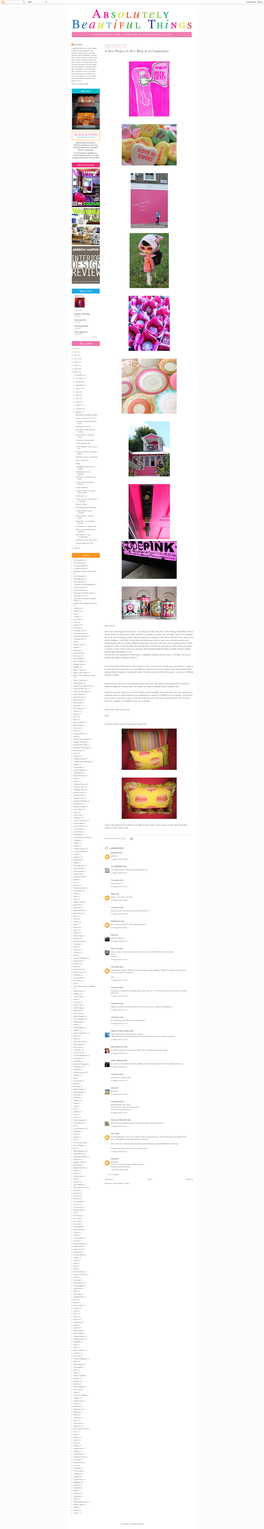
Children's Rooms (79, 784)
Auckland (77, 628)
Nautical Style (78, 1210)
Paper (75, 1263)
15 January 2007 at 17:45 (119, 1023)
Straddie (76, 1384)
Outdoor (76, 1257)
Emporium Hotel (79, 910)
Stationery (77, 1381)
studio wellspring (117, 1060)
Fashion (76, 938)
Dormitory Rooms (80, 888)
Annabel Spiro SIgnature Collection (85, 603)
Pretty (75, 1316)
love (75, 1125)
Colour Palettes (78, 823)
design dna (115, 852)
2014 (76, 348)
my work (76, 1204)
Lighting (76, 1111)
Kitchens (76, 1100)
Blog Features (78, 700)
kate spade (77, 1086)
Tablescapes (77, 1409)
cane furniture (78, 767)
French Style (78, 969)
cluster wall (77, 815)
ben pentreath (78, 658)
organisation (78, 1252)
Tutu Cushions (78, 1454)
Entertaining (77, 913)
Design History (79, 868)
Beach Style (77, 653)
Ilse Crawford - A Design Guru (86, 526)
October (79, 382)
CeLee (113, 1133)
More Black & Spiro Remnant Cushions (85, 430)
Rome (75, 1344)
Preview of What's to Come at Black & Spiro (85, 491)
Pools (75, 1299)
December (79, 375)
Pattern (76, 1277)
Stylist (76, 1392)
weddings (77, 1493)
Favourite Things (79, 941)
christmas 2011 (78, 798)
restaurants (77, 1342)
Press (75, 1313)
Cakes (76, 753)
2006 (76, 548)
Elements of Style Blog (82, 314)
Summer (76, 1398)
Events (76, 919)
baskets (76, 647)
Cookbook (77, 840)
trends (76, 1443)
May (77, 398)
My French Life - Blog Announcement (83, 536)
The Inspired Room (81, 326)
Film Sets (77, 950)
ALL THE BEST (117, 866)
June (77, 395)
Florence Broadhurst (80, 958)
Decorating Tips (79, 865)
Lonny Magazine (79, 1120)
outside (76, 1260)
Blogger (141, 1524)
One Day (76, 1241)
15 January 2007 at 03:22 (119, 886)
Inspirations (77, 1067)
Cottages (76, 843)
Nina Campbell (78, 1229)
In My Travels (78, 1058)
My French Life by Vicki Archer (86, 540)
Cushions (77, 857)
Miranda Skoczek (79, 1168)
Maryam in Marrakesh (119, 1120)
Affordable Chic (79, 579)
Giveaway (77, 1002)
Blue (75, 719)
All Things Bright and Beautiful (84, 584)
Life (75, 1109)
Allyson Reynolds (79, 587)
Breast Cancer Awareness (82, 739)
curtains (76, 854)
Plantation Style (79, 1297)
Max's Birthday (79, 1145)
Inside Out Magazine (80, 1064)
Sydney (76, 1403)
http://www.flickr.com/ (137, 724)
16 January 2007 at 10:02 (119, 1094)
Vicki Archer (78, 1471)
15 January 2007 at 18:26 (119, 1039)
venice (76, 1465)
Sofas (75, 1370)
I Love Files (77, 1052)
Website (76, 1490)
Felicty (76, 947)
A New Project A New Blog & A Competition (86, 500)
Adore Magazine (79, 576)
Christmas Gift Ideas (80, 801)
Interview (77, 1075)
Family (76, 933)
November (79, 378)
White (75, 1499)
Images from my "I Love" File (85, 418)
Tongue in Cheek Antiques (120, 1031)
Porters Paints (78, 1305)
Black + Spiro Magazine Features (84, 675)
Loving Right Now (80, 1128)
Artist (75, 622)
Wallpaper (77, 1482)
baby (75, 642)
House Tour (77, 1047)
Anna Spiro (115, 967)
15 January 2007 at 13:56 (119, 996)
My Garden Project (80, 1187)
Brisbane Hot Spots (80, 742)
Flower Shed (78, 961)
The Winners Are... (82, 496)
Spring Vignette (79, 1375)
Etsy (75, 916)
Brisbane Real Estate (80, 745)
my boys (76, 1182)
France (76, 966)
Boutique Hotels (79, 733)
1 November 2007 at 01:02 (119, 1169)
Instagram (77, 1069)
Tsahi (113, 1158)
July (77, 392)
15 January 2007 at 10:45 (119, 980)
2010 (76, 362)
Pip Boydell (77, 1294)
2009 (76, 365)
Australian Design (79, 633)
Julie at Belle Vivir (117, 1047)
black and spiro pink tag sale (83, 686)
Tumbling (77, 1451)
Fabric (76, 927)
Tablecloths (77, 1406)
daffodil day (77, 860)
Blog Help (77, 705)
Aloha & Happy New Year (84, 543)
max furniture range (80, 1142)
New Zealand (78, 1226)
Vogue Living (78, 1479)
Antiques (76, 611)
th (136, 686)
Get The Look (78, 996)
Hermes (76, 1024)
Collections (77, 818)
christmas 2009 (78, 792)
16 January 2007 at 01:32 (119, 1053)
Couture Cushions (79, 849)
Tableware (77, 1412)
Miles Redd (77, 1165)
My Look (77, 1198)
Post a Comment (113, 1174)
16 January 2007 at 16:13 (119, 1126)
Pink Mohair (182, 631)
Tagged (78, 463)
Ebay (75, 899)
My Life (76, 1196)
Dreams (76, 893)
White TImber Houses (81, 1502)
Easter (76, 896)
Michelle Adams (79, 1162)
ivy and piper (78, 1081)
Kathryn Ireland (79, 1089)
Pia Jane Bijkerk (79, 1286)
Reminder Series (79, 1339)
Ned (75, 1212)
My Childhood (78, 1184)
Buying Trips (78, 750)
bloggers (76, 711)
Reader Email (78, 1333)
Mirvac (76, 1173)
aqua (75, 614)
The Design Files (80, 320)
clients (76, 812)
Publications (78, 1322)
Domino (76, 885)
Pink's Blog (135, 654)
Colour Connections (80, 820)
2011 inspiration (79, 563)
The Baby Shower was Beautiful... (83, 473)
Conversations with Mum (82, 837)
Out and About (78, 1255)
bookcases (77, 728)
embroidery (77, 907)
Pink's (130, 637)
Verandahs (77, 1468)
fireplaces (77, 952)
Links (75, 1114)
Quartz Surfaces (138, 1164)
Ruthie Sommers (79, 1350)
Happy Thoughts (79, 1016)
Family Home (78, 935)
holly (112, 935)
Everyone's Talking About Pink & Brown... (87, 453)
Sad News (77, 1353)
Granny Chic (78, 1005)
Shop (75, 1361)
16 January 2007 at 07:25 (119, 1080)
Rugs (75, 1347)
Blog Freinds (78, 702)
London (76, 1117)
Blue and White (79, 722)
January (78, 412)
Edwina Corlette (79, 902)
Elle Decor (77, 905)
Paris (75, 1266)
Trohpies (76, 1445)
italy (75, 1078)
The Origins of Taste (80, 1429)
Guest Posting (78, 1008)
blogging (76, 714)
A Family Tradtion (80, 568)
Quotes (76, 1328)
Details (76, 879)
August (78, 388)
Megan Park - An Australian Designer (85, 522)
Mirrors (76, 1170)
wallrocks (77, 1485)
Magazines (77, 1131)
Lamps (76, 1103)
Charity (76, 781)
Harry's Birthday (79, 1019)
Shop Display (78, 1364)
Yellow (76, 1513)
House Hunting (79, 1044)
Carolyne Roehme (79, 770)
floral (75, 955)
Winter (76, 1507)
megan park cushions (80, 1156)
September (79, 385)
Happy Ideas (78, 1013)
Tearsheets (77, 1417)
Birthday (76, 667)
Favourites (77, 944)
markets (76, 1137)
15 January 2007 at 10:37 (119, 959)
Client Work (77, 809)
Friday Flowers (79, 972)
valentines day (78, 1462)
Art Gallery (77, 619)
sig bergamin (78, 1367)
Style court (77, 1389)
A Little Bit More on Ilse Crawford (84, 512)
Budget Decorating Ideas (82, 747)
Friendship (77, 975)
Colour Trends (78, 829)
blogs (75, 716)
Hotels (76, 1038)
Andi (112, 1088)
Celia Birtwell (78, 773)
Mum (75, 1179)
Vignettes (77, 1474)
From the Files (78, 978)
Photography (78, 1283)
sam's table (77, 1356)
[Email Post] (131, 838)
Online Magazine (79, 1243)
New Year (77, 1221)
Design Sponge (79, 871)
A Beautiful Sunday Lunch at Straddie (85, 467)
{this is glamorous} (81, 332)
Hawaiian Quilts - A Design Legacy (85, 517)
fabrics (76, 930)
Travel (76, 1440)
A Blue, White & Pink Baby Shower (85, 483)
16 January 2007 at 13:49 (119, 1112)
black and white (79, 694)
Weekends (77, 1496)
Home (150, 1179)
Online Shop (78, 1246)
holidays (76, 1030)
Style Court (115, 948)
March (78, 405)
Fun (75, 983)
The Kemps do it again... (84, 426)
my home (77, 1190)
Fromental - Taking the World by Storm (86, 422)
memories (77, 1159)
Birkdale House (79, 664)
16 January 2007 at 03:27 (119, 1067)
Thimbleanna (115, 921)
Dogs (75, 882)
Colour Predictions (80, 826)
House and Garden (80, 1041)
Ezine (75, 924)
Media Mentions (79, 1151)
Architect (76, 616)
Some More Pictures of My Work (86, 457)
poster (76, 1311)
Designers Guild (79, 876)
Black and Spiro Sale (80, 688)
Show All (95, 337)
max (75, 1139)
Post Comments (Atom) (121, 1183)
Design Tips (78, 874)
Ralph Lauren (78, 1330)
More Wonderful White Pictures (86, 507)
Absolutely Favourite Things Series (85, 571)
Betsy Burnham (79, 661)
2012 (76, 355)
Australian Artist (79, 630)
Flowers (76, 964)
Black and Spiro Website (82, 691)
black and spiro (78, 683)
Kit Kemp (77, 1097)
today (75, 1434)
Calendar (76, 756)
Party (75, 1269)
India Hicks (77, 1061)
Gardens (76, 994)
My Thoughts (78, 1201)
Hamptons (77, 1010)
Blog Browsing (79, 697)
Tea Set (76, 1415)
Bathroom (77, 650)
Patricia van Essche (80, 1274)
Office (76, 1235)
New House (77, 1215)
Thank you (77, 1426)
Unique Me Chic (79, 1457)
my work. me (78, 1207)
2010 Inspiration (79, 560)
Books (76, 731)
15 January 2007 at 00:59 (119, 859)
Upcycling (77, 1460)
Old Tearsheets (78, 1238)
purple (76, 1325)
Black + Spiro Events (80, 672)
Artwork (76, 625)
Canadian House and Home (82, 761)
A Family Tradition (80, 565)
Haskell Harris (78, 1022)
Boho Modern (78, 725)
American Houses (79, 590)
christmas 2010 (78, 795)
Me (75, 1148)
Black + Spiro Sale (80, 680)
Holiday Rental (78, 1027)
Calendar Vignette (79, 759)
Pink (190, 631)
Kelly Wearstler (79, 1092)
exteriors (76, 921)
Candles (76, 764)
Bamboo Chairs (79, 644)
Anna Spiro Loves (80, 596)
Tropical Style (78, 1448)
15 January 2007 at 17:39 (119, 1010)
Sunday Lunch (78, 1401)
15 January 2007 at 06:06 (119, 900)
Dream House (78, 890)
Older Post (189, 1179)
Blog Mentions (78, 708)
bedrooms (77, 656)
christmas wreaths (79, 806)
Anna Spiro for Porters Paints (83, 593)
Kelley (113, 894)
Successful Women (80, 1395)
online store (77, 1249)
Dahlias (76, 863)
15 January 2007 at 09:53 (119, 941)
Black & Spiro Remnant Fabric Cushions (86, 530)
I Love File (77, 1050)
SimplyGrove (79, 296)
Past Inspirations (79, 1271)
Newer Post (109, 1179)
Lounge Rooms (79, 1123)
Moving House (78, 1176)
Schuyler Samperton (80, 1358)
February (79, 408)
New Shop (77, 1218)
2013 (76, 352)
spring (76, 1373)
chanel (76, 778)
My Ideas (77, 1193)
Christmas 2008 (79, 789)
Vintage (76, 1476)
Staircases (77, 1378)
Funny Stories (78, 991)
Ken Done (77, 1095)
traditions (77, 1437)
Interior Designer (79, 1072)
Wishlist (76, 1510)
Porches (76, 1302)
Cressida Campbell (80, 851)
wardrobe (77, 1488)
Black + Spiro (78, 670)
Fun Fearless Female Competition (84, 986)
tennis (75, 1420)
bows (75, 736)
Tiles (75, 1431)
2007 (76, 372)
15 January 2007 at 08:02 (119, 927)
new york (77, 1224)
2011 (76, 358)
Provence (77, 1319)
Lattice (76, 1106)
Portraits (76, 1308)
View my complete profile (80, 84)
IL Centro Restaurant (80, 1055)
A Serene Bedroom (82, 487)
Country (76, 846)
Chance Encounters (80, 775)
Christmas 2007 (79, 787)
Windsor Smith (78, 1504)
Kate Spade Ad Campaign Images (87, 415)
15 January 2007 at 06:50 (119, 914)
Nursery (76, 1232)
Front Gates (77, 980)
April (78, 402)
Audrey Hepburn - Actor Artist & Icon (87, 447)
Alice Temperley (79, 581)
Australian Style (79, 639)
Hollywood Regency (80, 1033)
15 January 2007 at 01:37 (119, 873)
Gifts (75, 999)
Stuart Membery (79, 1387)
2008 (76, 369)
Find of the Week (81, 504)
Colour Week (78, 832)
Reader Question (79, 1336)
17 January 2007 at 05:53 (119, 1151)
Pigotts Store (78, 1288)
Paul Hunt (77, 1280)
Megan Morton (78, 1154)
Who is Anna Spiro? (82, 460)
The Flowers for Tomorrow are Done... (86, 478)
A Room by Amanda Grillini (85, 440)
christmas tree (78, 803)
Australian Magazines (81, 636)
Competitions (78, 834)
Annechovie (77, 608)
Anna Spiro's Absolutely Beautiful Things (85, 599)
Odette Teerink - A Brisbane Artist (85, 436)
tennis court (77, 1423)
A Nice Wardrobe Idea (83, 443)
